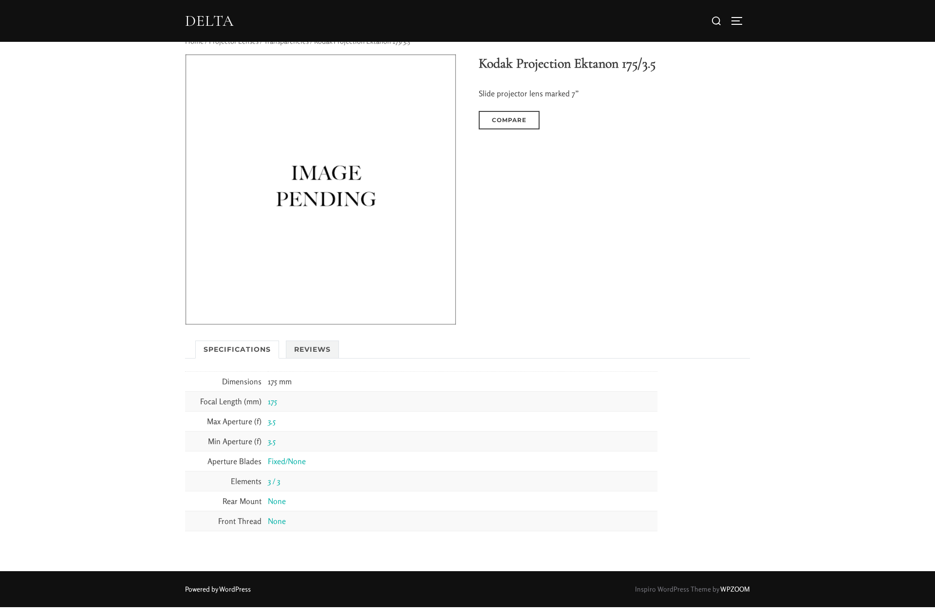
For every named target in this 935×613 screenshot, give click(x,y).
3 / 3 (274, 481)
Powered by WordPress (218, 589)
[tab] (237, 350)
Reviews (312, 349)
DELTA (209, 21)
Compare (509, 120)
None (277, 501)
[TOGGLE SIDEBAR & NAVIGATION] (740, 21)
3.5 (272, 421)
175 (272, 401)
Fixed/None (287, 461)
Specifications (237, 349)
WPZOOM (735, 589)
